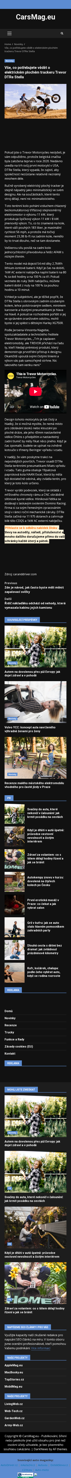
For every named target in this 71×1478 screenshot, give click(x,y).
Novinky (10, 61)
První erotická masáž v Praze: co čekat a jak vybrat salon (15, 905)
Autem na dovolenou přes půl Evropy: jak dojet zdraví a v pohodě (35, 646)
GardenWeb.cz (15, 1418)
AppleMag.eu (14, 1365)
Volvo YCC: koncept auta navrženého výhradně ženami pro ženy (35, 702)
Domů (9, 1011)
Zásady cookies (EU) (19, 1046)
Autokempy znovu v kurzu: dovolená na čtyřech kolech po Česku (15, 882)
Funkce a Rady (14, 1039)
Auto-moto (42, 1470)
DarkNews (41, 1449)
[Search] (62, 33)
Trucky (9, 1032)
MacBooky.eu (14, 1372)
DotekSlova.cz (59, 1465)
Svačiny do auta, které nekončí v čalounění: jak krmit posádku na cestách (15, 814)
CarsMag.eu (35, 17)
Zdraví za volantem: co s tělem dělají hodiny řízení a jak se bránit (15, 859)
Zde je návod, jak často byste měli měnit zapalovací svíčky (34, 587)
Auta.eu (43, 1465)
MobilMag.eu (13, 1386)
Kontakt (10, 1053)
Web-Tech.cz (14, 1411)
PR (9, 1188)
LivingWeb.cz (14, 1404)
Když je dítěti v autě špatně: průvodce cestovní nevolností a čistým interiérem (15, 836)
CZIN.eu (27, 1470)
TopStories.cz (14, 1379)
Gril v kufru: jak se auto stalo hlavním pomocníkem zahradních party (15, 927)
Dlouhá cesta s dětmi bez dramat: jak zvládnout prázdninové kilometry (15, 950)
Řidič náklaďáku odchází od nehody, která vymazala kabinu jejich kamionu (35, 603)
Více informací (40, 1348)
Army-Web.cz (14, 1425)
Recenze (11, 1025)
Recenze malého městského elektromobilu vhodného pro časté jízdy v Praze (35, 758)
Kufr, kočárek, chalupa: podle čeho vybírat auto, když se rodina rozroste (15, 973)
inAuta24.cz (28, 1465)
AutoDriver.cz (9, 1465)
